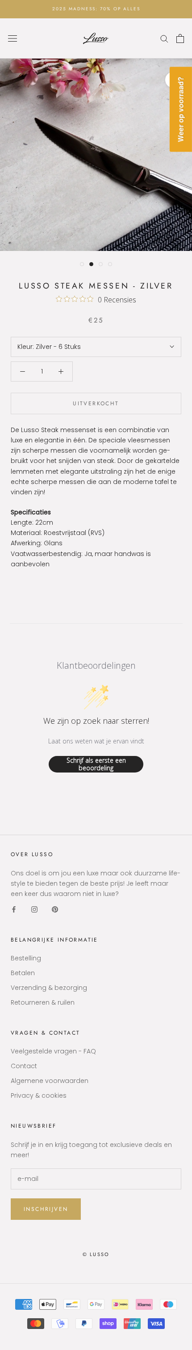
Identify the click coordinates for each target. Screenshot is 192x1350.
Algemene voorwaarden (49, 1080)
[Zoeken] (164, 38)
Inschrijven (46, 1209)
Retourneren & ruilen (43, 1002)
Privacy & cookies (39, 1095)
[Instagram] (34, 909)
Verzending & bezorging (49, 987)
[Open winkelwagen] (180, 38)
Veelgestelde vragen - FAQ (53, 1051)
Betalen (23, 972)
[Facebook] (14, 909)
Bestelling (26, 958)
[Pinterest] (55, 909)
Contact (24, 1065)
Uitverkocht (96, 403)
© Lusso (96, 1254)
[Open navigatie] (12, 38)
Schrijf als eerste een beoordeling (96, 764)
